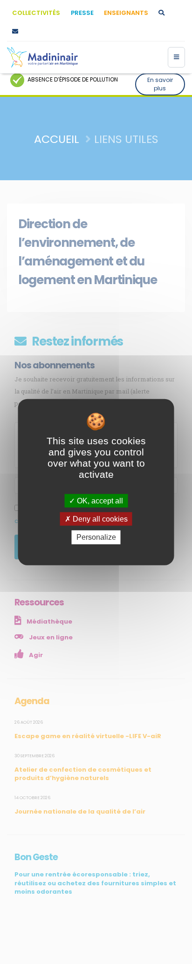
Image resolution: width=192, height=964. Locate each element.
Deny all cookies (99, 519)
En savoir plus (160, 84)
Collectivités (36, 12)
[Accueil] (42, 57)
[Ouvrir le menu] (176, 57)
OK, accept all (99, 501)
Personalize (96, 537)
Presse (82, 12)
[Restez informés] (15, 31)
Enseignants (126, 12)
